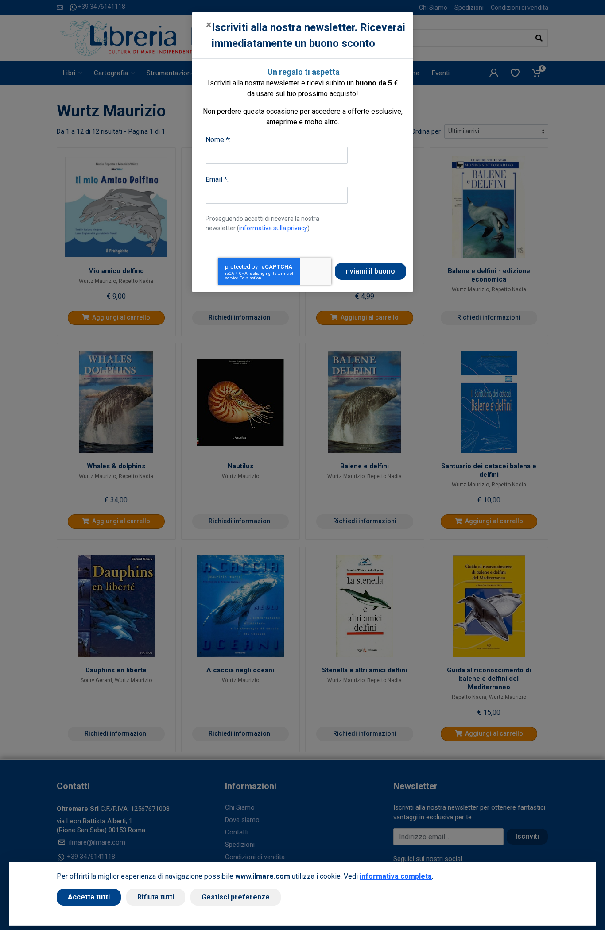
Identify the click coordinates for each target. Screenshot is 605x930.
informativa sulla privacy (273, 228)
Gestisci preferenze (236, 897)
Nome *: (218, 139)
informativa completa (396, 876)
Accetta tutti (89, 897)
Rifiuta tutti (155, 897)
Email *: (217, 179)
